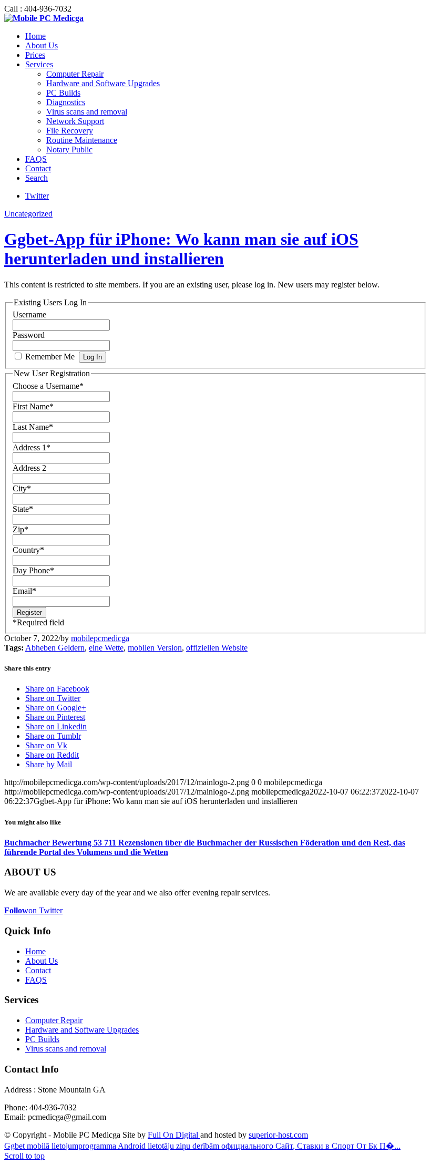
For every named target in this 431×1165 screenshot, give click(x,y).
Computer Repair (54, 1020)
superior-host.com (278, 1134)
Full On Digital (174, 1134)
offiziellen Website (217, 647)
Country (28, 549)
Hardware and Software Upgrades (82, 1029)
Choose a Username (48, 386)
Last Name (33, 426)
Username (29, 314)
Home (35, 951)
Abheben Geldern (55, 647)
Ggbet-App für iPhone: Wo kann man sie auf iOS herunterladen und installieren (181, 249)
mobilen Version (155, 647)
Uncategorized (28, 213)
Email (24, 590)
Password (29, 335)
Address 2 (29, 467)
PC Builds (42, 1039)
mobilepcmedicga (100, 638)
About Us (41, 960)
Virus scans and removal (65, 1048)
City (22, 488)
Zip (20, 529)
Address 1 (31, 447)
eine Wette (106, 647)
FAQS (36, 979)
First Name (33, 406)
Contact (38, 970)
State (23, 508)
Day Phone (33, 570)
